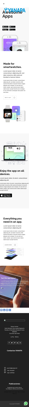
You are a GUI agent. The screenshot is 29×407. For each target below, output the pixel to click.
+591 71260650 (10, 372)
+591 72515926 (10, 370)
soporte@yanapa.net (12, 368)
